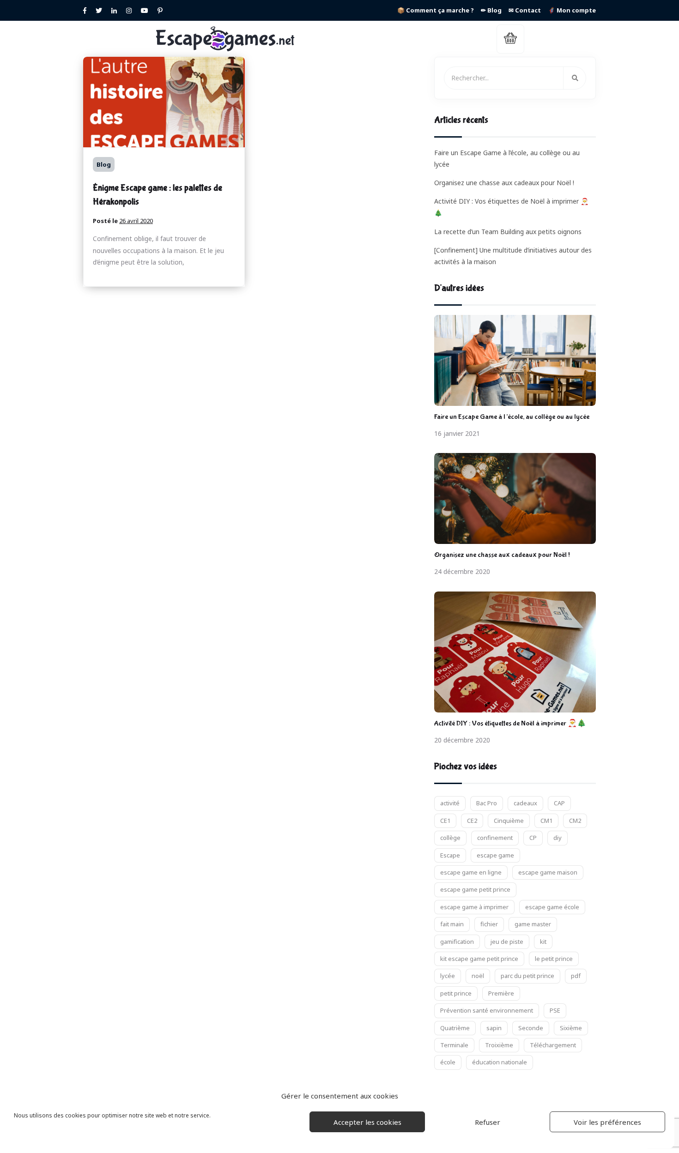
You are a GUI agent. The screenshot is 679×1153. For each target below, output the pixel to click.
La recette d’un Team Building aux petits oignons (508, 231)
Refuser (487, 1122)
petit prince (456, 993)
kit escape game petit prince (479, 958)
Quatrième (455, 1028)
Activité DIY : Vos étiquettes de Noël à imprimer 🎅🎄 (510, 723)
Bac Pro (486, 803)
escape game (495, 855)
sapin (494, 1028)
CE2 (472, 820)
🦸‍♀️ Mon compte (572, 10)
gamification (457, 941)
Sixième (571, 1028)
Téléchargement (553, 1045)
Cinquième (509, 820)
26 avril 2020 (136, 221)
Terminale (454, 1045)
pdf (576, 976)
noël (478, 976)
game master (533, 924)
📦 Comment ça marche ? (435, 10)
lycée (447, 976)
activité (450, 803)
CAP (559, 803)
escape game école (552, 907)
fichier (489, 924)
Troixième (499, 1045)
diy (557, 837)
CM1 (546, 820)
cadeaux (525, 803)
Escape (450, 855)
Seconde (530, 1028)
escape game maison (547, 872)
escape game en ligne (471, 872)
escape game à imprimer (474, 907)
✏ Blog (491, 10)
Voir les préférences (607, 1122)
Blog (104, 164)
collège (450, 837)
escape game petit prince (475, 889)
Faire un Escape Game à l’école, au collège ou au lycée (511, 416)
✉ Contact (525, 10)
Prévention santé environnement (486, 1010)
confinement (495, 837)
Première (501, 993)
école (447, 1062)
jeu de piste (507, 941)
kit (543, 941)
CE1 (445, 820)
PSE (555, 1010)
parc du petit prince (527, 976)
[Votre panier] (510, 39)
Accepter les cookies (367, 1122)
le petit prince (554, 958)
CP (533, 837)
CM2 (575, 820)
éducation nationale (499, 1062)
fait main (452, 924)
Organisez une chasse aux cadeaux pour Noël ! (504, 182)
